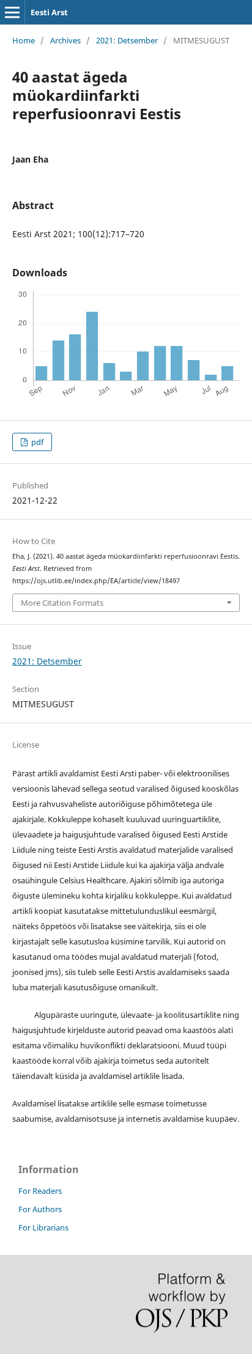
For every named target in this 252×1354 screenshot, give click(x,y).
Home (23, 40)
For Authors (40, 1209)
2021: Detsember (127, 40)
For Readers (40, 1190)
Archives (65, 40)
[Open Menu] (12, 12)
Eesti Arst (49, 12)
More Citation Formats (62, 602)
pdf (36, 441)
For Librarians (43, 1227)
